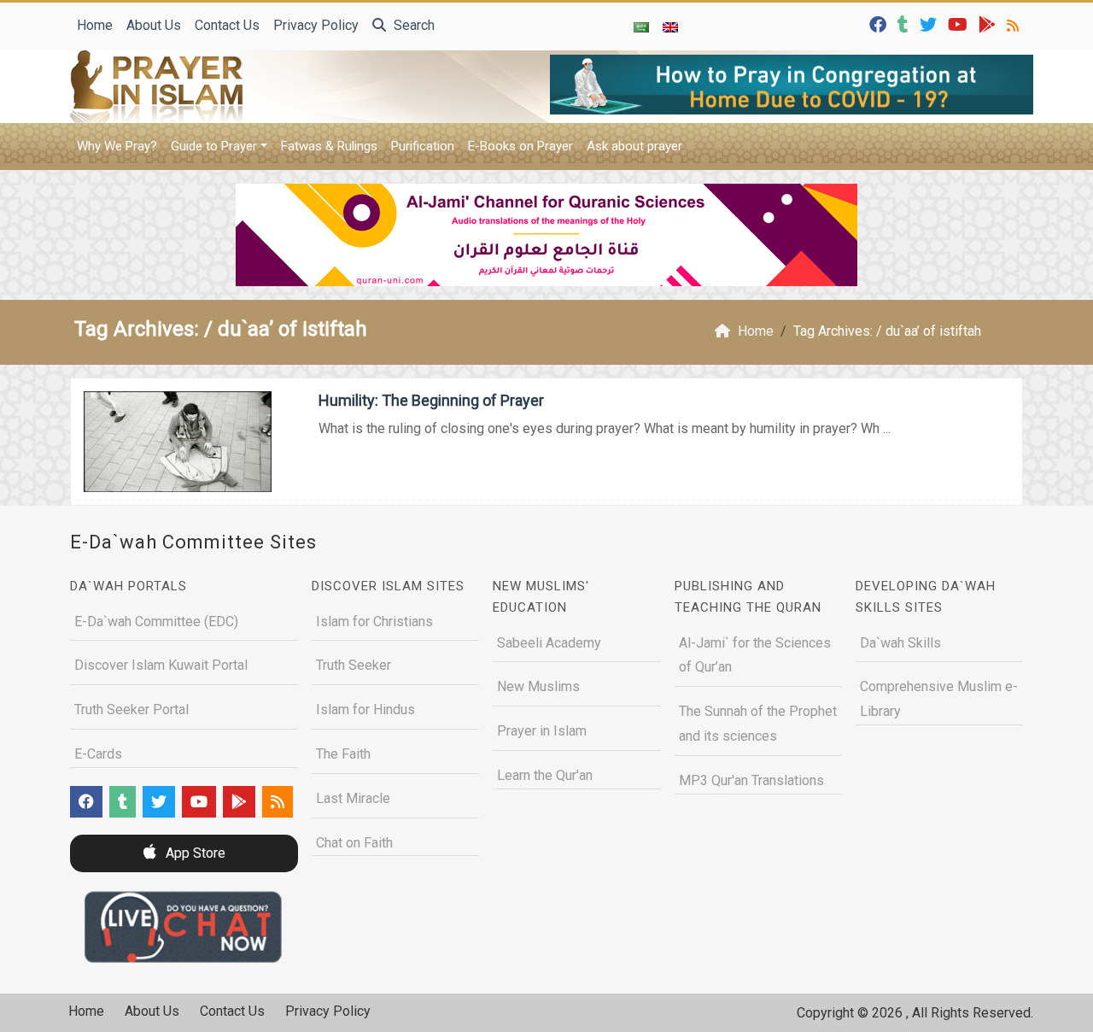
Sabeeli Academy (549, 643)
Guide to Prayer (214, 146)
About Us (153, 25)
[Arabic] (641, 26)
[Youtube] (960, 23)
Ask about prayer (634, 146)
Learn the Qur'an (545, 775)
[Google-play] (989, 23)
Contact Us (227, 25)
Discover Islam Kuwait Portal (161, 665)
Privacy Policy (316, 25)
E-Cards (98, 754)
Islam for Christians (374, 621)
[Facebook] (880, 23)
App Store (193, 853)
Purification (422, 146)
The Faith (343, 754)
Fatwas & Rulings (329, 146)
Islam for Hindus (365, 709)
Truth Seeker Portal (131, 709)
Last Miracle (353, 798)
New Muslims (538, 686)
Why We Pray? (117, 146)
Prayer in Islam (542, 731)
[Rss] (1015, 23)
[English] (670, 26)
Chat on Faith (354, 843)
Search (412, 25)
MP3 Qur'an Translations (751, 780)
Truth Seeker (353, 665)
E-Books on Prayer (520, 146)
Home (95, 25)
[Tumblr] (905, 23)
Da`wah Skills (900, 643)
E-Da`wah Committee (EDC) (156, 621)
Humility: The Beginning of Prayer (431, 400)
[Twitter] (930, 23)
